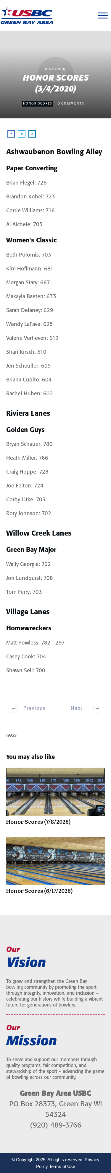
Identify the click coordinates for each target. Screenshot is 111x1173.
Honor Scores (37, 103)
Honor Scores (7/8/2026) (55, 799)
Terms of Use (62, 1166)
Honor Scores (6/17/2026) (55, 868)
